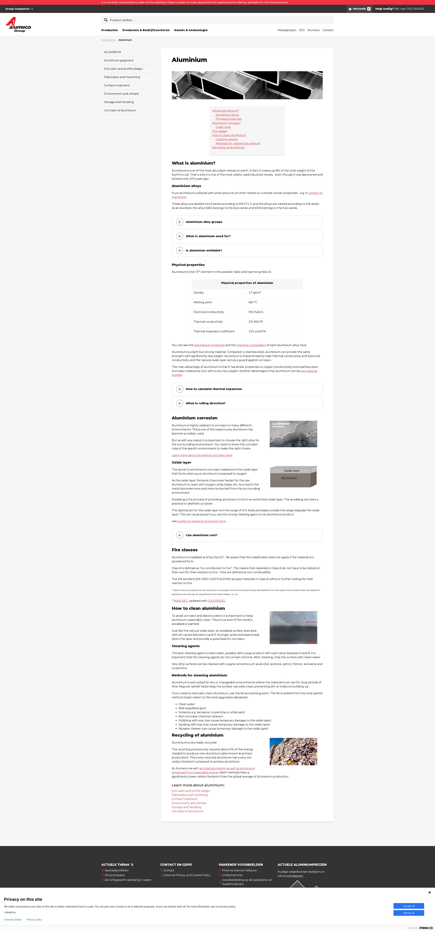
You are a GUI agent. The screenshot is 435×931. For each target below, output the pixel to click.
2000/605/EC (217, 600)
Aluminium (125, 39)
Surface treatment (117, 85)
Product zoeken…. (122, 20)
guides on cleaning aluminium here (202, 521)
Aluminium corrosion (226, 123)
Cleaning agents (227, 139)
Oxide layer (223, 127)
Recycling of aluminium (228, 147)
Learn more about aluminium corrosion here (202, 455)
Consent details (12, 919)
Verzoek (361, 8)
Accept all (408, 905)
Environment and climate (121, 93)
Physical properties (228, 119)
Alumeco (314, 30)
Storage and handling (119, 102)
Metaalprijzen (287, 30)
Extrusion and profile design (123, 68)
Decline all (408, 912)
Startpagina (108, 39)
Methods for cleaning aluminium (238, 143)
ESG (302, 30)
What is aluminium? (225, 110)
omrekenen (295, 875)
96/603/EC (180, 600)
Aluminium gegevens (118, 60)
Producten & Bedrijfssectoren (146, 30)
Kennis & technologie (191, 30)
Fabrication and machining (122, 77)
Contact (328, 30)
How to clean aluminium (229, 135)
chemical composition (251, 345)
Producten (109, 30)
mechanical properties (209, 345)
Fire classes (219, 131)
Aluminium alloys (227, 114)
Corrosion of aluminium (120, 110)
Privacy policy (34, 919)
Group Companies (17, 8)
